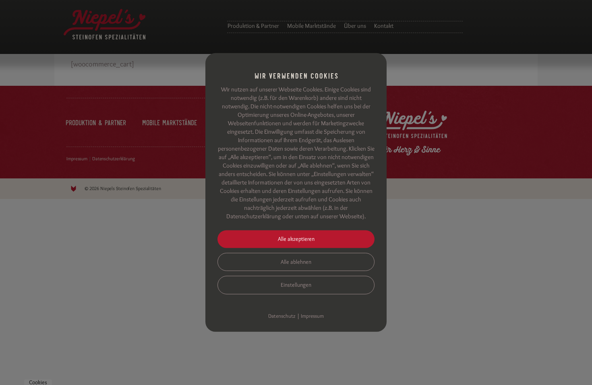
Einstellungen (296, 284)
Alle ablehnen (296, 261)
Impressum (312, 316)
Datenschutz (282, 316)
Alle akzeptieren (296, 238)
